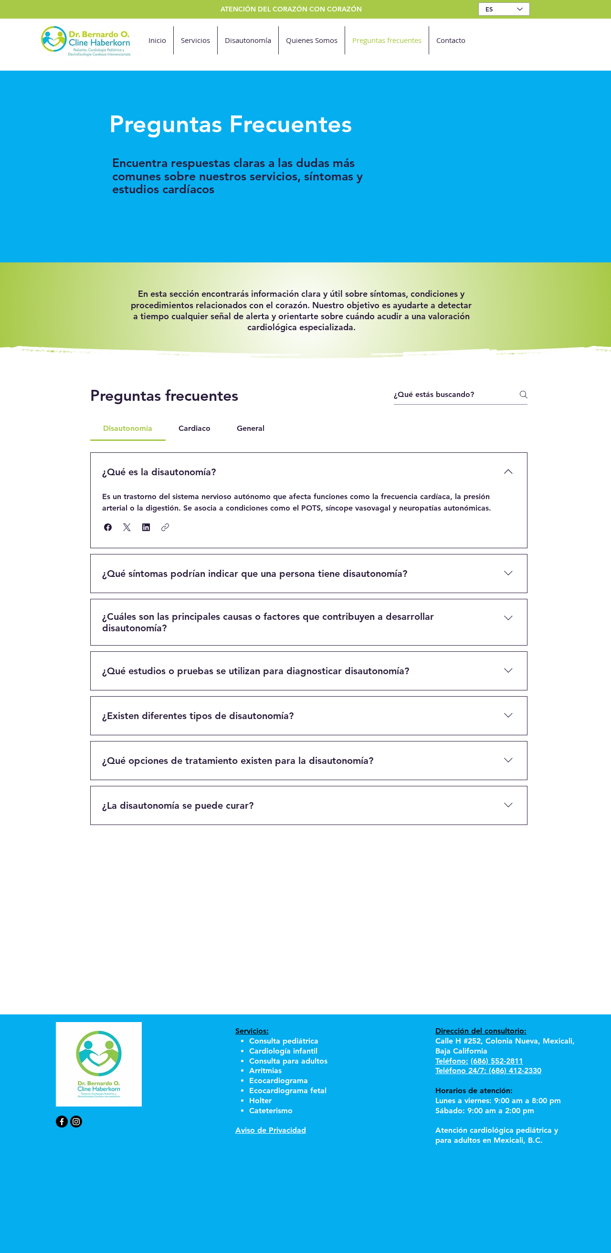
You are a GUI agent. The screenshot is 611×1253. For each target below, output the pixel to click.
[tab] (128, 428)
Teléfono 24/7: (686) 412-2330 (488, 1070)
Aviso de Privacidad (270, 1130)
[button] (108, 527)
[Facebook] (62, 1122)
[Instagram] (76, 1122)
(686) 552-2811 (497, 1060)
